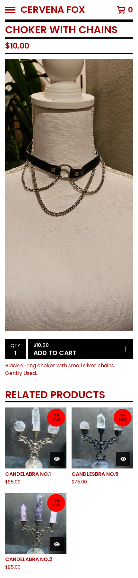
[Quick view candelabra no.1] (57, 459)
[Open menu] (10, 10)
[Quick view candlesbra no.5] (123, 459)
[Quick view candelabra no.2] (57, 544)
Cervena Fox (53, 9)
